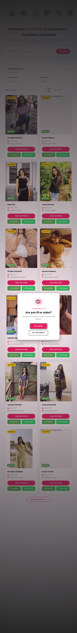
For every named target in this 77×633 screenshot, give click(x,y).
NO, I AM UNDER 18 (38, 333)
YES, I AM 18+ (38, 326)
